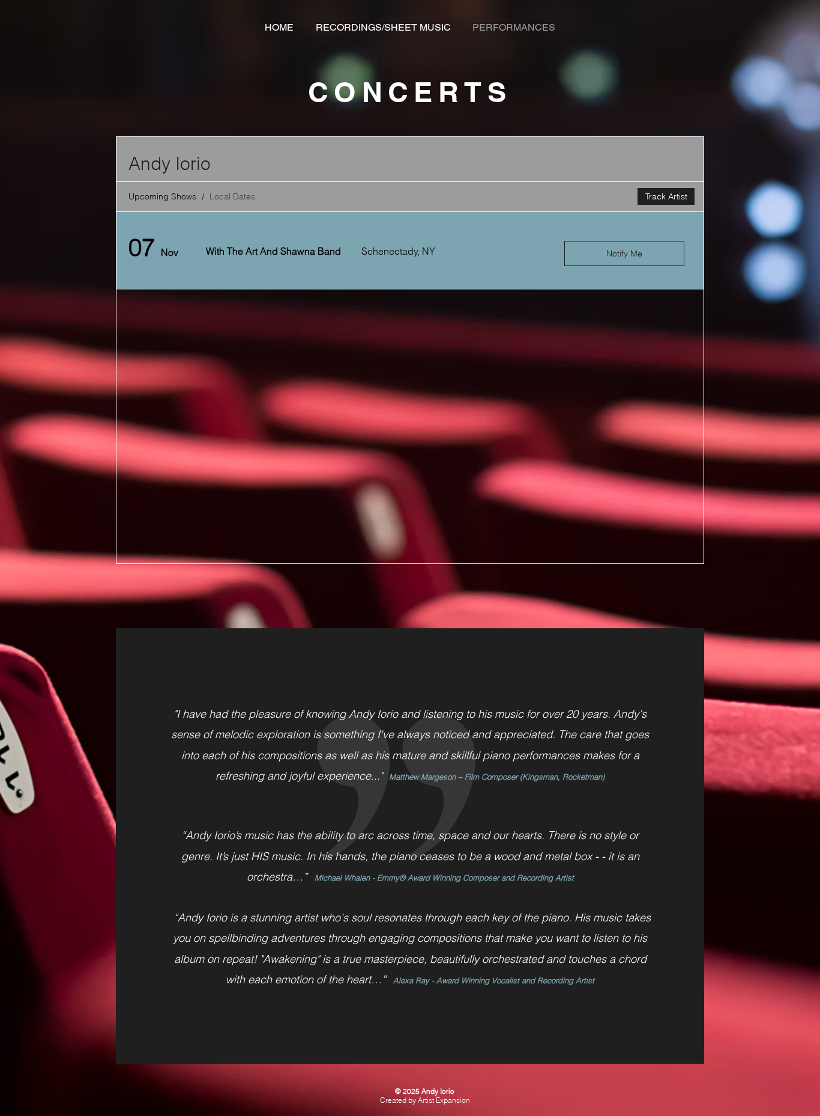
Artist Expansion (444, 1100)
